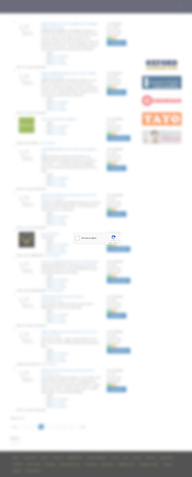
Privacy (110, 243)
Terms (115, 243)
